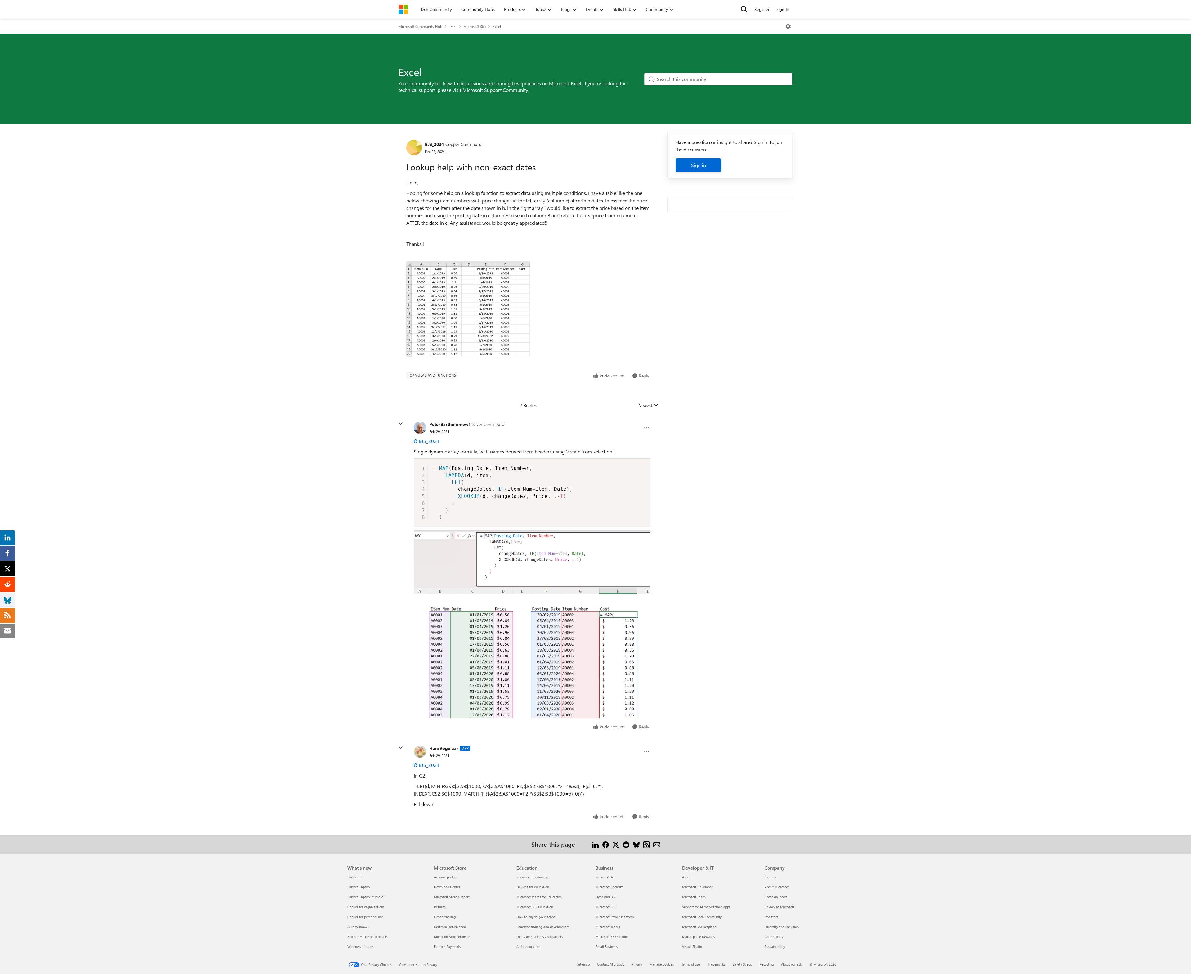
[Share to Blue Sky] (636, 844)
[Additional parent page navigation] (453, 26)
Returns (440, 906)
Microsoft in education (533, 877)
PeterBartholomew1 (450, 424)
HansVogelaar (443, 748)
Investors (771, 916)
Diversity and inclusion (782, 926)
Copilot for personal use (365, 916)
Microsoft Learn (694, 897)
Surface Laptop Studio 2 (365, 897)
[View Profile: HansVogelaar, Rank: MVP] (420, 752)
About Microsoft (777, 887)
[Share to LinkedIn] (595, 844)
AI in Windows (358, 926)
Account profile (445, 877)
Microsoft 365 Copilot (612, 936)
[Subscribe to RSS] (646, 844)
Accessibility (774, 936)
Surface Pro (355, 877)
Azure (686, 877)
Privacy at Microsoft (779, 906)
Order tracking (445, 916)
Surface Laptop (358, 887)
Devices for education (532, 887)
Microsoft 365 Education (534, 906)
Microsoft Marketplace (699, 926)
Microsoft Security (609, 887)
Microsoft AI (605, 877)
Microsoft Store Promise (452, 936)
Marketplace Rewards (698, 936)
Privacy (636, 964)
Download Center (447, 887)
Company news (776, 897)
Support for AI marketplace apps (706, 906)
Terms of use (690, 964)
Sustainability (775, 946)
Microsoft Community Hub (420, 26)
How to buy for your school (536, 916)
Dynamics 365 (606, 897)
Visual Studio (692, 946)
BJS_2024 (434, 144)
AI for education (528, 946)
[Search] (744, 9)
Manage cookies (661, 964)
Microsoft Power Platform (615, 916)
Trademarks (716, 964)
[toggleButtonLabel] (788, 26)
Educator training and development (542, 926)
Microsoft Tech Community (702, 916)
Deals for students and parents (539, 936)
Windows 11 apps (360, 946)
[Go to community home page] (403, 9)
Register (761, 9)
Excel (497, 26)
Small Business (607, 946)
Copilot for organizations (366, 906)
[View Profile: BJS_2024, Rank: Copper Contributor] (414, 147)
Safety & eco (742, 964)
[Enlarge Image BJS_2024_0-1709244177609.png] (468, 309)
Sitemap (583, 964)
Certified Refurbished (450, 926)
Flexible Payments (447, 946)
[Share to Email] (656, 844)
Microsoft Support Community (495, 90)
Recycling (766, 964)
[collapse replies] (400, 423)
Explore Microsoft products (367, 936)
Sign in (698, 165)
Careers (770, 877)
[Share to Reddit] (626, 844)
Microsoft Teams (608, 926)
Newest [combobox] (648, 405)
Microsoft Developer (697, 887)
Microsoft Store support (452, 897)
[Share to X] (616, 844)
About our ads (791, 964)
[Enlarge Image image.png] (532, 624)
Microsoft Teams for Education (539, 897)
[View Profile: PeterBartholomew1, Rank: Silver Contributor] (420, 428)
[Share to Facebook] (605, 844)
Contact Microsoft (610, 964)
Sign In (782, 9)
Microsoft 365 (474, 26)
